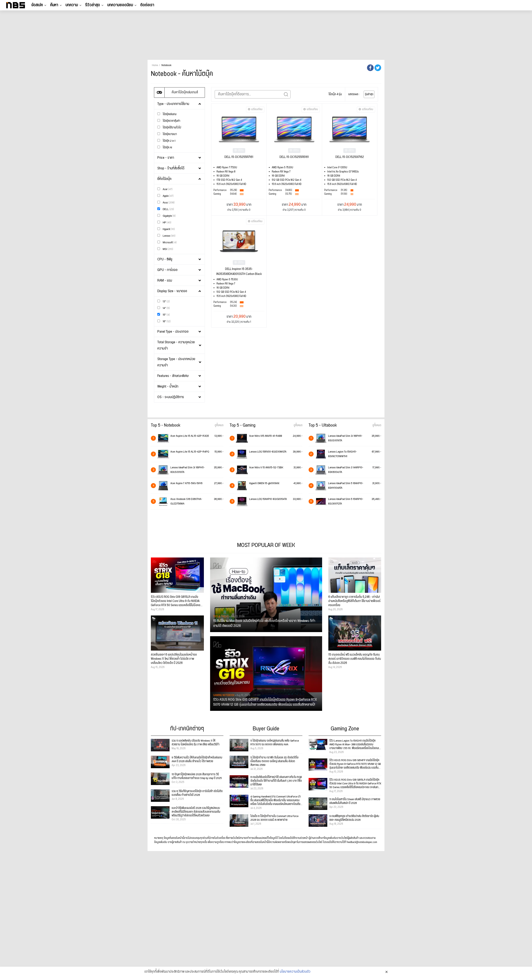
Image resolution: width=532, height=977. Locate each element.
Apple (168, 196)
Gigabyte (169, 216)
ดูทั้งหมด (219, 425)
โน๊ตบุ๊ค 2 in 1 (168, 141)
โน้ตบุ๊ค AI (167, 147)
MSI (167, 249)
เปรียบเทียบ (256, 109)
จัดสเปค (37, 5)
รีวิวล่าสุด (92, 5)
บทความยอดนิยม (120, 5)
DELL (168, 209)
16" (166, 321)
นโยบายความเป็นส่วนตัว (295, 972)
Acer (167, 189)
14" (166, 308)
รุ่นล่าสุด (369, 94)
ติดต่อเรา (147, 5)
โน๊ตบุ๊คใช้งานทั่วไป (171, 127)
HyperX (168, 229)
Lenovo (168, 235)
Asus (168, 202)
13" (166, 301)
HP (166, 222)
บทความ (71, 5)
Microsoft (169, 242)
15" (166, 314)
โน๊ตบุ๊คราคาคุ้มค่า (171, 121)
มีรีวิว (241, 150)
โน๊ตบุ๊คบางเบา (169, 134)
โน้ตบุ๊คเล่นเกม (169, 114)
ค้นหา (54, 5)
